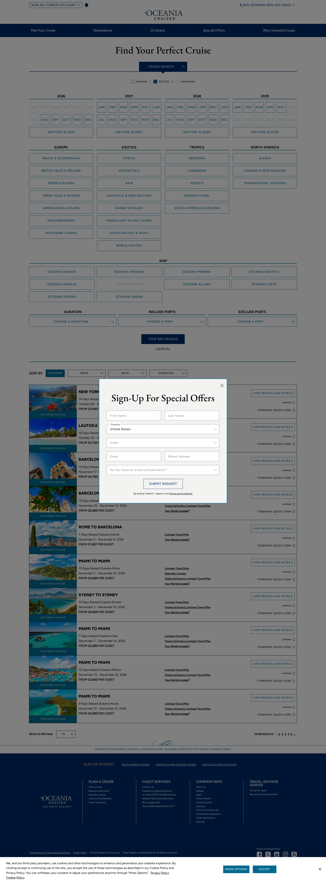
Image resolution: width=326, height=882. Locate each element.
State (114, 438)
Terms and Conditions (181, 493)
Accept (264, 869)
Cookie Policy (15, 877)
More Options (236, 869)
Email (114, 451)
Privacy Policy (160, 873)
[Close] (222, 386)
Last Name (175, 410)
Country (115, 424)
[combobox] (163, 429)
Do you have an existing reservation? (132, 465)
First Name (117, 410)
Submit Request (163, 483)
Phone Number (177, 451)
